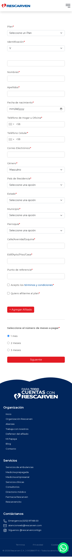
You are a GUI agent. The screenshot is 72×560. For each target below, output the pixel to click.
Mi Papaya (11, 439)
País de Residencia (19, 178)
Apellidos (13, 87)
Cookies (54, 545)
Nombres (13, 72)
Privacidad (38, 545)
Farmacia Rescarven (17, 497)
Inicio (8, 414)
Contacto (11, 449)
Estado (12, 193)
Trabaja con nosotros (17, 429)
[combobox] (11, 124)
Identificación (16, 41)
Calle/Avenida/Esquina (21, 239)
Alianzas (10, 424)
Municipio (13, 209)
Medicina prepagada (17, 472)
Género (12, 163)
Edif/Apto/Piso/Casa (19, 254)
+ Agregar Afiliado (20, 309)
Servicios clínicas (15, 482)
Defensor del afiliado (17, 434)
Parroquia (13, 224)
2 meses (16, 343)
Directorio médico (16, 492)
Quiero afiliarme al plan (25, 293)
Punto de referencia (19, 269)
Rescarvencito (13, 502)
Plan (10, 26)
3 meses (16, 350)
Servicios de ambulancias (19, 467)
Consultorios (12, 487)
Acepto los (32, 285)
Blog (8, 444)
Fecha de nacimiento (20, 102)
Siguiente (36, 359)
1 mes (14, 336)
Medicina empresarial (17, 477)
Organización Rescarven (19, 419)
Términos (20, 545)
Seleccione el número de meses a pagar (33, 328)
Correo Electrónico (19, 148)
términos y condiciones (38, 285)
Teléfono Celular (17, 133)
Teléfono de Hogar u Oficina (24, 117)
